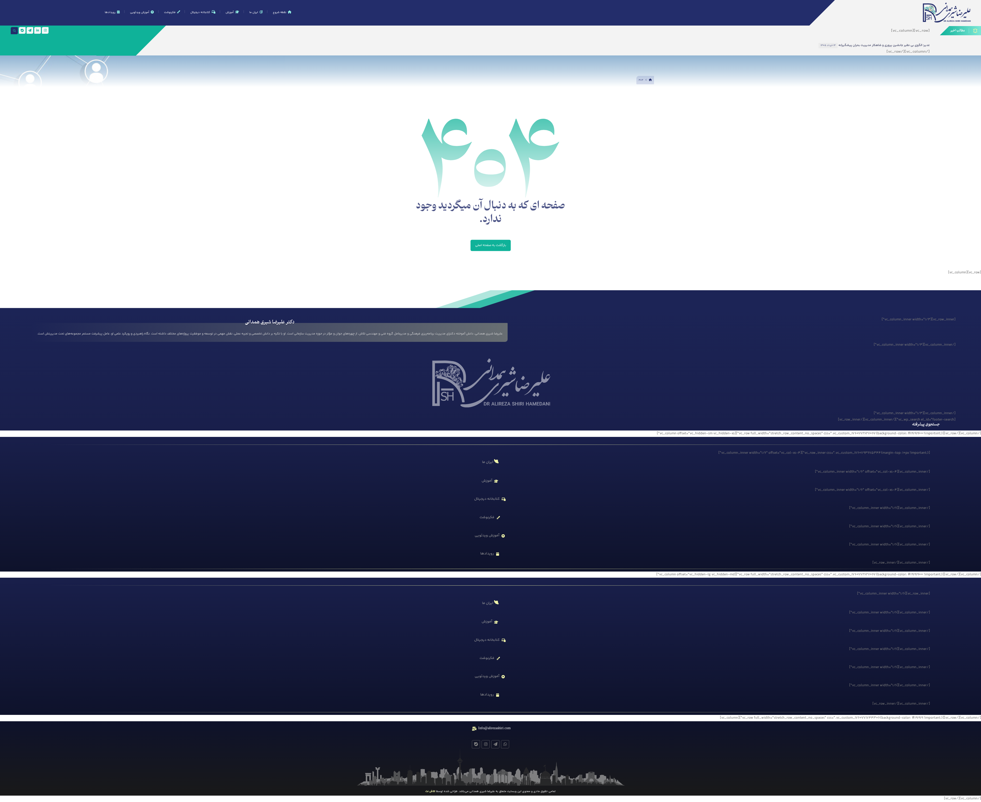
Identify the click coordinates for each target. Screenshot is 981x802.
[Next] (775, 45)
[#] (505, 744)
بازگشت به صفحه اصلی (490, 245)
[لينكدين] (37, 30)
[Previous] (770, 45)
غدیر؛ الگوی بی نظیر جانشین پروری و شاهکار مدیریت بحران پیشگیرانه (884, 45)
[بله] (22, 30)
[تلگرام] (30, 30)
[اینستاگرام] (45, 30)
